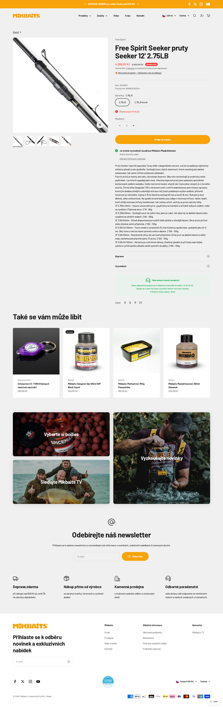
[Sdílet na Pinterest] (135, 302)
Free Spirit (120, 39)
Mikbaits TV (198, 632)
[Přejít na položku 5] (66, 141)
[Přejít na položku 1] (18, 141)
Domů (16, 32)
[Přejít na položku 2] (30, 141)
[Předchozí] (85, 4)
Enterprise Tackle (24, 380)
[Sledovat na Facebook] (189, 4)
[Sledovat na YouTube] (207, 4)
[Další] (138, 4)
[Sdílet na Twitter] (130, 302)
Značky (100, 15)
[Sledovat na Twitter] (195, 4)
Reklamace (148, 638)
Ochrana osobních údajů (154, 643)
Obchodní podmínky (152, 632)
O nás (127, 15)
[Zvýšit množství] (133, 125)
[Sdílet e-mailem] (140, 302)
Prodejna (109, 638)
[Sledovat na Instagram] (201, 4)
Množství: (120, 118)
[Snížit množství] (119, 125)
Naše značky (111, 643)
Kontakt (140, 15)
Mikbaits (71, 380)
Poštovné (130, 68)
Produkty (83, 15)
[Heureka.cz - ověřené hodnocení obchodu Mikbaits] (108, 681)
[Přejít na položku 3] (42, 141)
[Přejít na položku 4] (54, 141)
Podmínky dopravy (152, 648)
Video (116, 15)
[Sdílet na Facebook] (125, 302)
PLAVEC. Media (44, 696)
